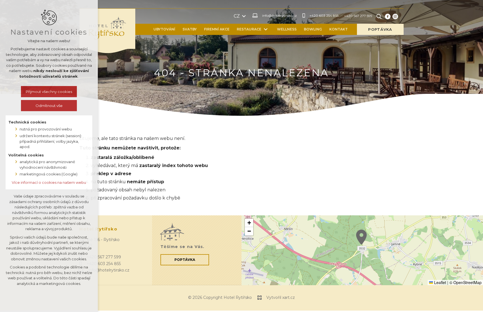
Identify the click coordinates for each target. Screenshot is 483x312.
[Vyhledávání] (379, 16)
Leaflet (439, 282)
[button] (361, 237)
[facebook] (387, 16)
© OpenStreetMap (465, 282)
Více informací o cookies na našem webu (49, 182)
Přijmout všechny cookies (49, 91)
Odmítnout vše (49, 105)
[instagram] (395, 16)
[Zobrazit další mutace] (244, 16)
